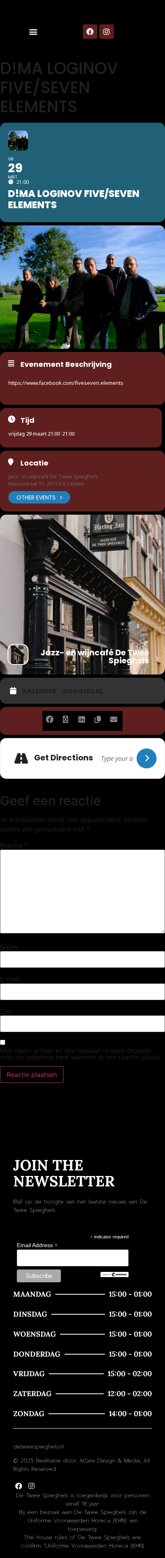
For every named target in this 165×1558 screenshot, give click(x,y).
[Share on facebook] (49, 718)
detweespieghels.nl (38, 1447)
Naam (9, 947)
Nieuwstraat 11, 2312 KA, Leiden (46, 483)
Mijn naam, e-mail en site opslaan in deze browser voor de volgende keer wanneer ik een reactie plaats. (80, 1053)
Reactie (14, 845)
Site (6, 1011)
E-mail (9, 979)
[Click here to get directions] (147, 758)
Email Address (37, 1245)
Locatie (34, 463)
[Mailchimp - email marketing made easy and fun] (115, 1275)
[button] (33, 31)
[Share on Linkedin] (81, 718)
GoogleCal (82, 691)
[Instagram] (106, 31)
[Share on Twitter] (65, 718)
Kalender (39, 691)
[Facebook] (90, 31)
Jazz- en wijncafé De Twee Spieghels (53, 476)
